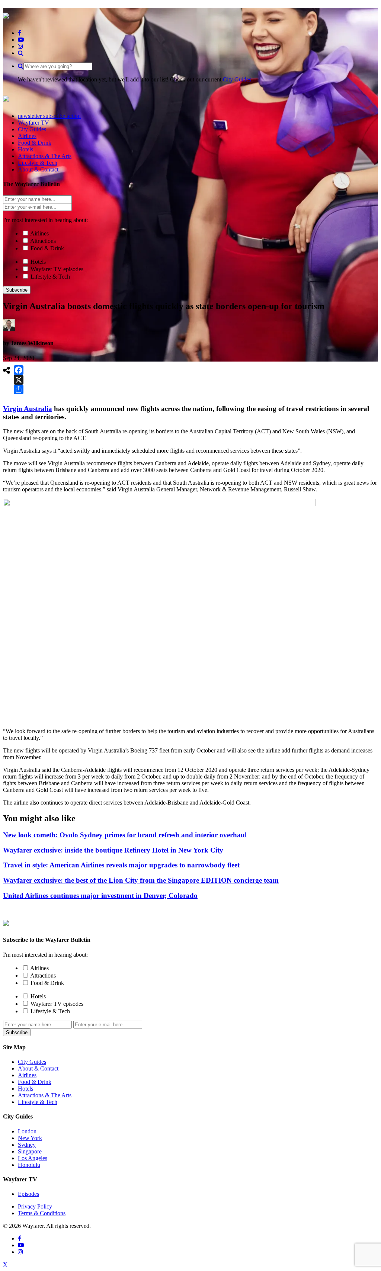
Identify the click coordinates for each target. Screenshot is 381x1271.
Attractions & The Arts (44, 1095)
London (27, 1131)
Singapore (30, 1151)
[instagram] (20, 46)
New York (30, 1138)
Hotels (38, 262)
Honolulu (29, 1165)
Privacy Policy (35, 1206)
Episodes (28, 1194)
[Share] (18, 389)
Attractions (43, 241)
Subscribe (17, 290)
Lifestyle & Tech (50, 276)
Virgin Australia (27, 409)
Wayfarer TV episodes (57, 269)
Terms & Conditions (41, 1213)
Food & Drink (47, 248)
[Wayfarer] (6, 921)
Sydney (27, 1145)
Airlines (39, 233)
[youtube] (21, 39)
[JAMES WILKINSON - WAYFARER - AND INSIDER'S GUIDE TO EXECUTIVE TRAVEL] (6, 14)
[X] (18, 380)
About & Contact (38, 1068)
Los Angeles (32, 1158)
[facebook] (19, 33)
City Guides (237, 79)
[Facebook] (18, 370)
